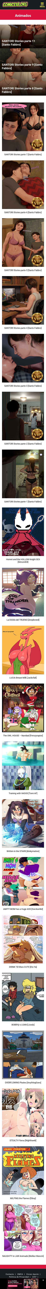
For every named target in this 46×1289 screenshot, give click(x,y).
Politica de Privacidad (19, 1277)
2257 (34, 1277)
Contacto (10, 1274)
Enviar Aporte (33, 1274)
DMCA (20, 1274)
